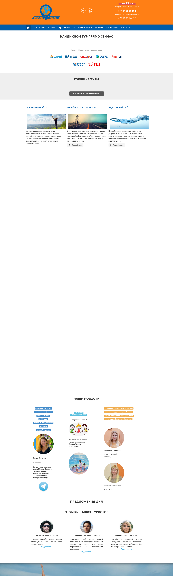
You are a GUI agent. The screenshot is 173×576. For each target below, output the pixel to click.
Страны (51, 27)
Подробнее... (76, 145)
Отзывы (99, 27)
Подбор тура (39, 27)
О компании (112, 27)
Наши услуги (84, 27)
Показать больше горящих (87, 94)
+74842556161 (127, 10)
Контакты (125, 27)
